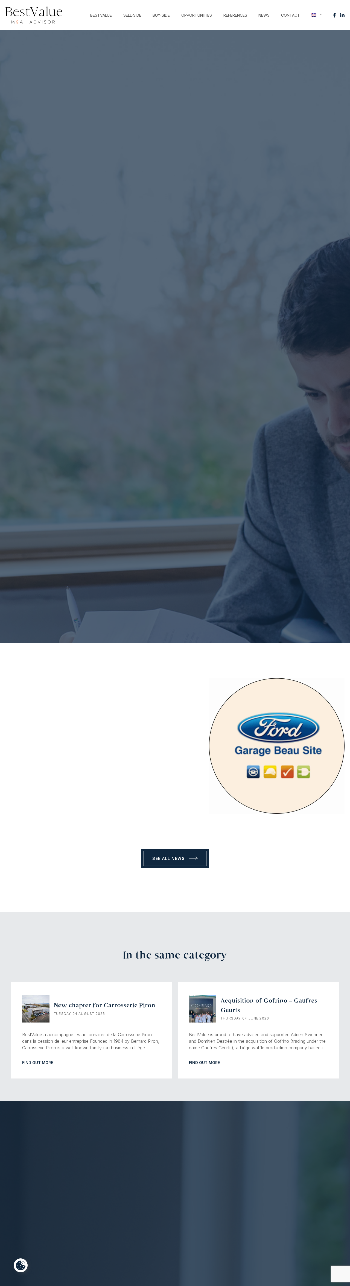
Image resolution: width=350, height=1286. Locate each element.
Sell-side (132, 15)
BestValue (101, 15)
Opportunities (196, 15)
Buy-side (161, 15)
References (235, 15)
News (264, 15)
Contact (290, 15)
